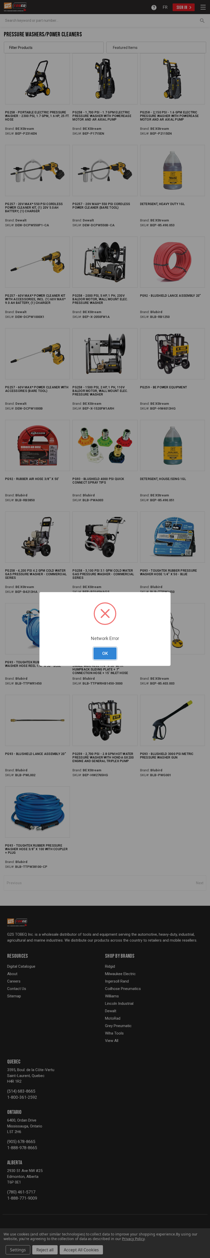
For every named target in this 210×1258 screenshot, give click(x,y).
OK (105, 653)
